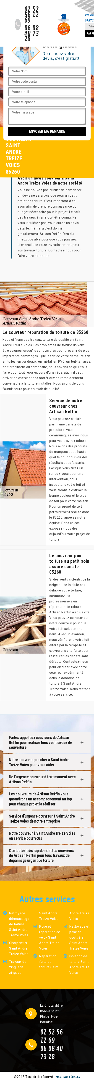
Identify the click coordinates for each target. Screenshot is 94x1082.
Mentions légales (68, 1077)
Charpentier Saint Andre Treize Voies (18, 948)
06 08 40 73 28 (31, 34)
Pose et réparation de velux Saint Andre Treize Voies (49, 937)
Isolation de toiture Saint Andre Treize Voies (79, 964)
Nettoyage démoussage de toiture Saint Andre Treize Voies (19, 924)
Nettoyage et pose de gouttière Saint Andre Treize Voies (79, 937)
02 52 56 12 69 (31, 15)
